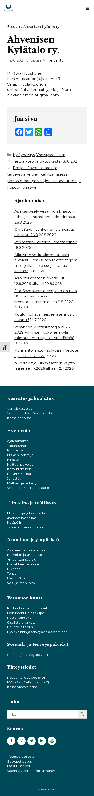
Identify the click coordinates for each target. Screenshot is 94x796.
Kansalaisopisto (19, 418)
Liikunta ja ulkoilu (20, 474)
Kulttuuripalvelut (20, 464)
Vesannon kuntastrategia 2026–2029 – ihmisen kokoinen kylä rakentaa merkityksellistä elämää (44, 332)
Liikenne (13, 569)
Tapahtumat (16, 445)
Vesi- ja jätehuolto (21, 583)
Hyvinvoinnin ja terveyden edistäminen (37, 632)
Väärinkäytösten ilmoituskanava (32, 771)
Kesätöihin (15, 522)
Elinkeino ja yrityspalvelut (26, 513)
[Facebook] (11, 741)
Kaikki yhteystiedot (22, 687)
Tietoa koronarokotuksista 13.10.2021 (46, 161)
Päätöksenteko (19, 617)
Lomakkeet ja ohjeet (23, 564)
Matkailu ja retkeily (21, 483)
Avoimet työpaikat (21, 518)
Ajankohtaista (17, 441)
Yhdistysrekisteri (50, 154)
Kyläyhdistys (24, 154)
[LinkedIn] (42, 741)
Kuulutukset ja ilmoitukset (27, 608)
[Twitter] (31, 741)
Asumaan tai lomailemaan (27, 550)
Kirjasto (13, 459)
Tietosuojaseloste (21, 756)
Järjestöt (14, 478)
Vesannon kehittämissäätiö (28, 488)
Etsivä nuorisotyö (20, 455)
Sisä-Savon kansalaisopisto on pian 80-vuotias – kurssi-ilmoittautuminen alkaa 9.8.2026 (45, 296)
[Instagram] (21, 741)
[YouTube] (52, 741)
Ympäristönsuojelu (21, 559)
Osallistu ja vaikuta (21, 622)
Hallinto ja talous (20, 627)
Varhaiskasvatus (19, 408)
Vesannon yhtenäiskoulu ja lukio (32, 413)
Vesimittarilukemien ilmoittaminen (45, 242)
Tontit (11, 573)
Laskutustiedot (18, 766)
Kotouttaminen (19, 469)
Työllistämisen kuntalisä (25, 527)
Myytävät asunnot (21, 578)
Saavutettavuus (19, 761)
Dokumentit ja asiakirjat (25, 613)
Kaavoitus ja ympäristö (24, 555)
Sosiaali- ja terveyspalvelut (27, 655)
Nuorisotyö (15, 450)
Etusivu (13, 27)
